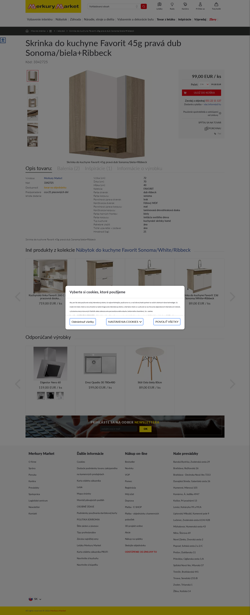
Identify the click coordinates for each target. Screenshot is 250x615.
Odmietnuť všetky (83, 322)
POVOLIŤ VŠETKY (166, 322)
